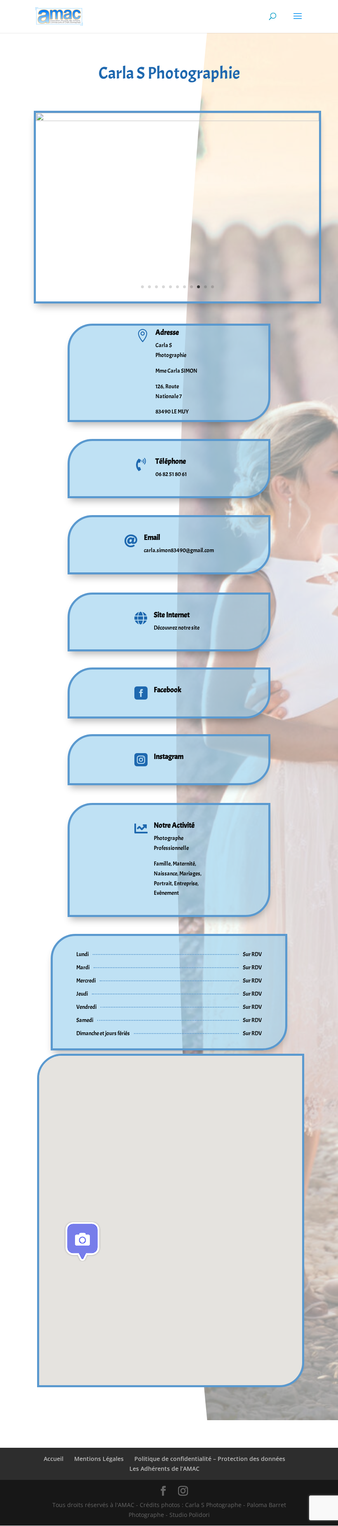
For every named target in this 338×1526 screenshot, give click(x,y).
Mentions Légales (99, 1459)
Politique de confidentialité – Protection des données (209, 1459)
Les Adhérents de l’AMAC (164, 1468)
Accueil (53, 1459)
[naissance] (177, 301)
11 (212, 286)
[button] (82, 1241)
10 (205, 286)
